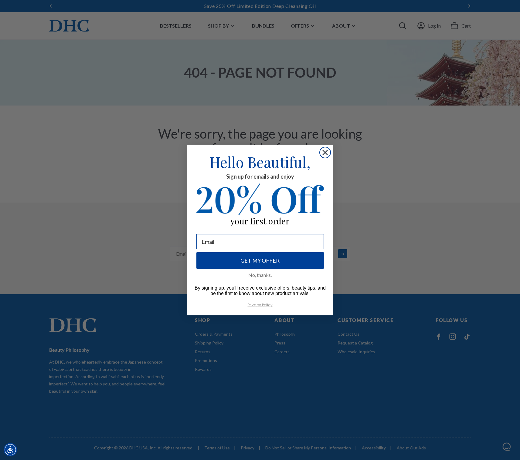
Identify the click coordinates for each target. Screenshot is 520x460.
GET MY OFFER (260, 260)
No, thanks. (260, 275)
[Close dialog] (325, 152)
